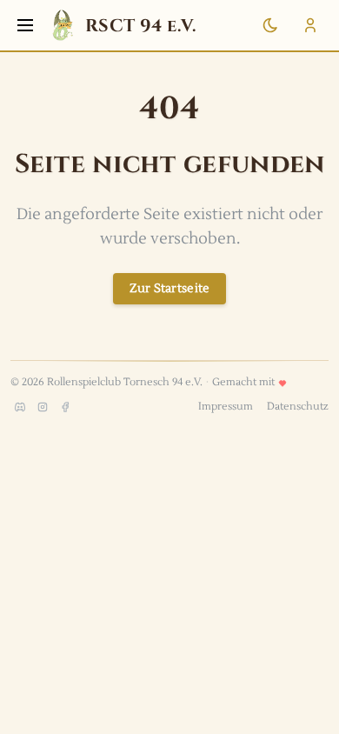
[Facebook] (65, 407)
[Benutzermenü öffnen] (310, 25)
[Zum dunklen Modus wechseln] (270, 25)
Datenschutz (298, 406)
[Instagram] (42, 407)
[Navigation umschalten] (25, 25)
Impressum (225, 406)
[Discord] (20, 407)
